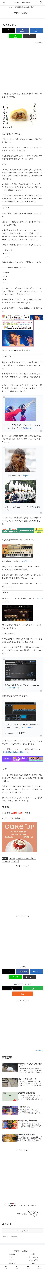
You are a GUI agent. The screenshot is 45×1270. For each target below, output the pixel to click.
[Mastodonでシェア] (17, 812)
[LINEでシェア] (7, 823)
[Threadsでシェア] (17, 818)
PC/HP (12, 1257)
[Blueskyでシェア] (27, 812)
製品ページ (27, 561)
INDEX (12, 1260)
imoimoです (12, 1263)
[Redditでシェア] (27, 818)
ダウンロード (13, 688)
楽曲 (33, 1263)
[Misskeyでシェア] (37, 812)
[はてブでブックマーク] (37, 818)
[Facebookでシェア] (7, 818)
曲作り (6, 858)
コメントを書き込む (22, 1231)
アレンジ (15, 861)
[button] (29, 36)
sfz (34, 858)
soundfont (7, 861)
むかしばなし (33, 1257)
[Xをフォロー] (12, 988)
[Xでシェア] (7, 812)
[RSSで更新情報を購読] (22, 994)
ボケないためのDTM (22, 2)
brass (13, 858)
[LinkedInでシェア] (27, 823)
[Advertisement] (22, 67)
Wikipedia (27, 428)
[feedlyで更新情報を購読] (33, 988)
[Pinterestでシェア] (17, 823)
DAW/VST (11, 1254)
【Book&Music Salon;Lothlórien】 (14, 752)
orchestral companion (24, 858)
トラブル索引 (33, 1260)
